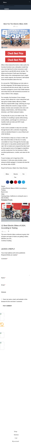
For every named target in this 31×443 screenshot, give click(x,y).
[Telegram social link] (23, 182)
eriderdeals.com (10, 429)
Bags (1, 357)
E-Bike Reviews (16, 17)
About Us (2, 407)
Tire (15, 177)
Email (3, 285)
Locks (1, 374)
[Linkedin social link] (19, 182)
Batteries (2, 380)
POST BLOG (3, 388)
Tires (1, 382)
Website (3, 292)
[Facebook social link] (7, 182)
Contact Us (3, 410)
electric (16, 174)
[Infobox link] (14, 318)
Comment (4, 258)
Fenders (2, 363)
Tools (1, 385)
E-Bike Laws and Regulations (7, 396)
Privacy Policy (3, 405)
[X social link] (11, 182)
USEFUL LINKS (4, 402)
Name (3, 278)
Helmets (2, 366)
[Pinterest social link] (15, 182)
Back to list (4, 192)
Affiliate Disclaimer (5, 416)
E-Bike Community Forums (7, 393)
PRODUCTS (3, 354)
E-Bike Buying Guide (5, 391)
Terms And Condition (5, 413)
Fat (23, 174)
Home (2, 17)
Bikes (7, 174)
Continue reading (6, 240)
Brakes (2, 377)
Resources (8, 17)
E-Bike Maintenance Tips (9, 222)
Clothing (2, 360)
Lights (1, 368)
